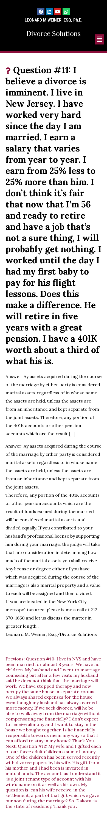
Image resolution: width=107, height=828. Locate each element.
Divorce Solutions (53, 33)
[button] (99, 39)
